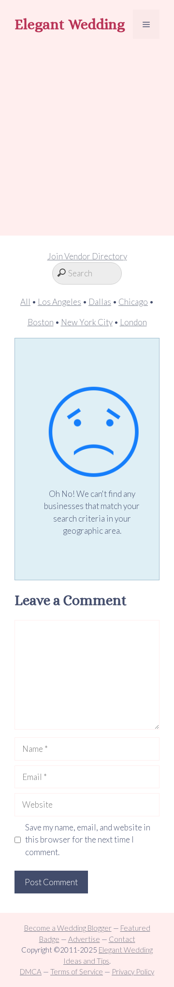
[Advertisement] (87, 138)
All (25, 302)
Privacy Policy (133, 971)
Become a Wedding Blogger (68, 927)
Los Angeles (59, 302)
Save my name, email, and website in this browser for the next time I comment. (87, 839)
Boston (41, 322)
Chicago (133, 302)
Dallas (99, 302)
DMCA (31, 971)
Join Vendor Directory (87, 256)
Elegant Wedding (69, 24)
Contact (122, 939)
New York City (87, 322)
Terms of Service (76, 971)
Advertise (84, 939)
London (133, 322)
